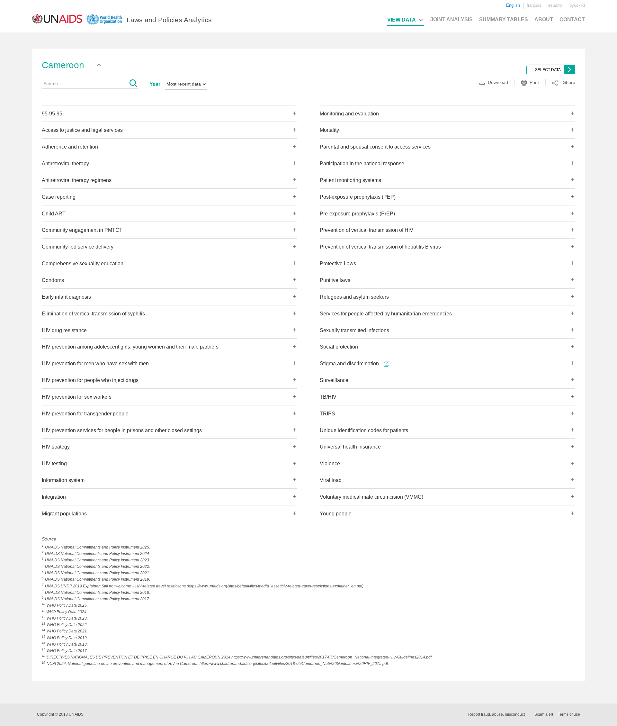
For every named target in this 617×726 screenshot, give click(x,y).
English (513, 5)
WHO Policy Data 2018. (67, 644)
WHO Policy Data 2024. (66, 612)
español (555, 5)
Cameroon (63, 65)
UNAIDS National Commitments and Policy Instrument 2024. (97, 553)
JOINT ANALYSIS (451, 19)
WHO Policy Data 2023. (67, 618)
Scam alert (543, 714)
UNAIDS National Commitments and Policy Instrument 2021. (97, 573)
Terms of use (569, 714)
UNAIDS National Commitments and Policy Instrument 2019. (97, 579)
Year (154, 84)
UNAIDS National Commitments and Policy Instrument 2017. (97, 599)
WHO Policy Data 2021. (67, 631)
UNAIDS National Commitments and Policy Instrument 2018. (97, 592)
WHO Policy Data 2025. (67, 605)
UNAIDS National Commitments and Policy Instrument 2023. (97, 560)
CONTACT (572, 19)
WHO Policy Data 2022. (67, 624)
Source (49, 538)
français (534, 5)
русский (577, 5)
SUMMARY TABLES (503, 19)
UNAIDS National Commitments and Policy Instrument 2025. (97, 547)
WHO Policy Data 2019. (67, 638)
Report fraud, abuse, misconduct (496, 714)
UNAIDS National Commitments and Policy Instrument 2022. (97, 566)
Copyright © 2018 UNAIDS (60, 714)
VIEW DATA (401, 20)
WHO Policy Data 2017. (67, 651)
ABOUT (543, 19)
